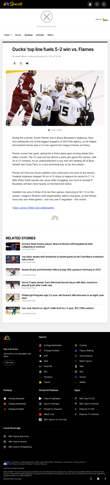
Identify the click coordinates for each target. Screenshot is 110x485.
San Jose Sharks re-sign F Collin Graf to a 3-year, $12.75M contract (58, 308)
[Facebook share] (14, 63)
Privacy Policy (79, 462)
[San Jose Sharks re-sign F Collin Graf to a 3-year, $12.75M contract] (13, 311)
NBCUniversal (18, 468)
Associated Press (29, 249)
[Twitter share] (21, 63)
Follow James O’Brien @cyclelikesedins (33, 207)
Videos (50, 35)
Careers (15, 462)
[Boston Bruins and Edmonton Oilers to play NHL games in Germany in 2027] (13, 272)
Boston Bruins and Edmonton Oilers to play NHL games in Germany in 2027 (61, 269)
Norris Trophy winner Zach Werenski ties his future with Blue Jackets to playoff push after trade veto (59, 284)
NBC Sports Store (46, 462)
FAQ (37, 462)
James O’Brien (20, 56)
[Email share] (27, 63)
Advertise (7, 462)
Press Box (58, 462)
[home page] (13, 4)
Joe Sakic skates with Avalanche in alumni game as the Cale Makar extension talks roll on (62, 258)
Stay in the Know (10, 349)
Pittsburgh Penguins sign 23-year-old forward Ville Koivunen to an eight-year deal (63, 296)
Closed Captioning (27, 462)
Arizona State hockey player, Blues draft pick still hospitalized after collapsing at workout (57, 245)
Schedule (40, 35)
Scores (18, 35)
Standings (29, 35)
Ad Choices (68, 462)
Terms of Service (40, 464)
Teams (7, 35)
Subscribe (9, 362)
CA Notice (28, 464)
